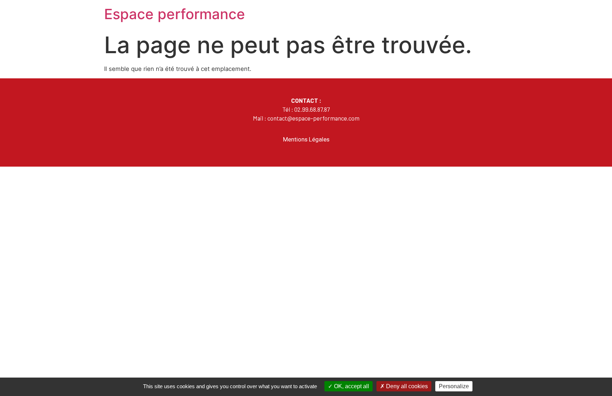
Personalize (454, 386)
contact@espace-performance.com (313, 118)
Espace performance (174, 14)
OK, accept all (351, 386)
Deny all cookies (406, 386)
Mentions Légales (306, 139)
